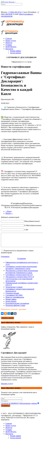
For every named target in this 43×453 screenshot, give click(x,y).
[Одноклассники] (5, 313)
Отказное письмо (12, 293)
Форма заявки (15, 51)
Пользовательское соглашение (17, 303)
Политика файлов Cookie (15, 305)
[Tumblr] (15, 313)
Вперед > (9, 213)
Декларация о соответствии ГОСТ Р (20, 277)
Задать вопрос (15, 53)
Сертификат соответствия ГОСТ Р (19, 275)
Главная (9, 38)
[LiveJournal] (12, 313)
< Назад (9, 211)
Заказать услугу (7, 384)
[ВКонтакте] (2, 313)
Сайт (26, 230)
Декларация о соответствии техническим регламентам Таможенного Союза (22, 272)
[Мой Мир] (8, 313)
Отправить (5, 256)
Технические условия (14, 287)
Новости (9, 43)
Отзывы (9, 45)
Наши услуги (11, 41)
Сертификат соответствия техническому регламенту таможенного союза (21, 268)
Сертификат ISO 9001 (14, 295)
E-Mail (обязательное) (32, 225)
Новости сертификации (15, 297)
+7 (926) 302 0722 (14, 12)
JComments (21, 258)
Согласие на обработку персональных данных (19, 403)
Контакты (9, 49)
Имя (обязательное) (32, 221)
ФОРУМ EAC (11, 47)
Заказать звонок (7, 318)
